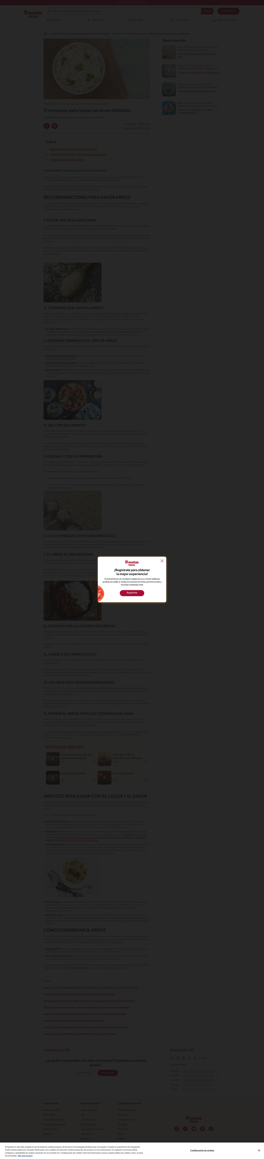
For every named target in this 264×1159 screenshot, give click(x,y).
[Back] (162, 561)
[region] (132, 1151)
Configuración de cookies (202, 1151)
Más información (25, 1156)
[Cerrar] (259, 1150)
